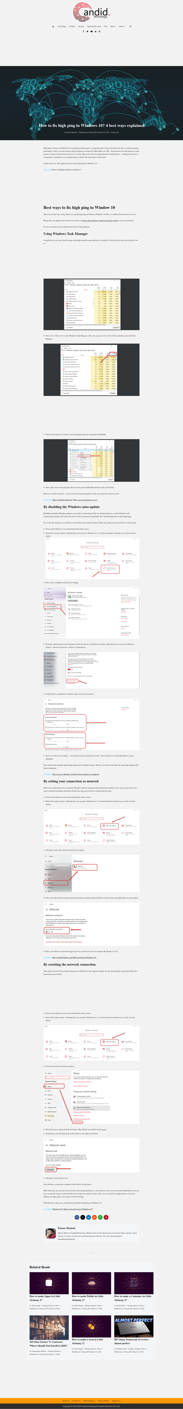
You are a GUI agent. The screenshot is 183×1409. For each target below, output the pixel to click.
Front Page (62, 26)
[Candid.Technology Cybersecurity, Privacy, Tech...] (91, 12)
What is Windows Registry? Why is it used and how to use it (74, 500)
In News (72, 26)
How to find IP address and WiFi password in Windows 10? (74, 957)
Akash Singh (36, 1305)
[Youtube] (91, 31)
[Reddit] (94, 1217)
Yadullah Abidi (121, 1349)
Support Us (116, 1401)
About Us (65, 1401)
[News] (99, 31)
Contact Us (76, 1401)
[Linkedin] (95, 31)
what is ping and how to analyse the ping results (100, 220)
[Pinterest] (106, 1217)
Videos (56, 1305)
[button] (107, 26)
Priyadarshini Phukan (39, 1351)
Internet (51, 1305)
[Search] (130, 26)
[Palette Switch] (53, 26)
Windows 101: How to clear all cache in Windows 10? (72, 1209)
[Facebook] (83, 31)
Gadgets (131, 1349)
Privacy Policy (103, 1401)
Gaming (45, 1305)
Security (81, 26)
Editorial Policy (89, 1401)
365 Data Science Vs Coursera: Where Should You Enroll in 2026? (48, 1343)
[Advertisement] (91, 50)
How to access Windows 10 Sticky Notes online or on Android (75, 774)
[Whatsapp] (100, 1217)
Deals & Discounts (94, 26)
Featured (51, 1351)
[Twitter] (87, 31)
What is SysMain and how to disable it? (66, 169)
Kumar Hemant (72, 132)
